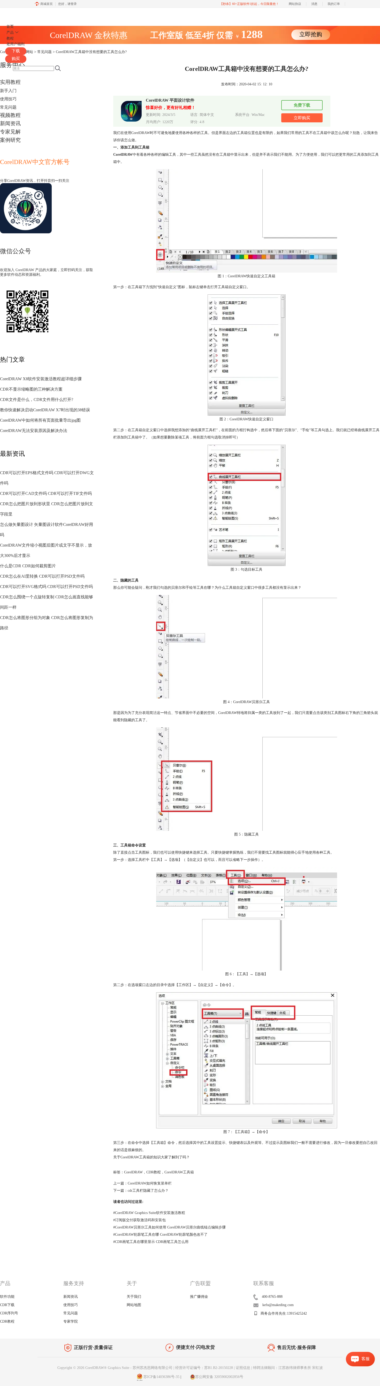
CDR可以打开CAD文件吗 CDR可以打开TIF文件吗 (46, 493)
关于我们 (134, 1297)
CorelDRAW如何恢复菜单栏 (150, 1183)
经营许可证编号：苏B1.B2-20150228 (204, 1368)
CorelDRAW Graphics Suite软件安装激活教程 (149, 1213)
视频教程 (10, 115)
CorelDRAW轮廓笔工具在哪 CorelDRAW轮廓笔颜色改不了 (160, 1234)
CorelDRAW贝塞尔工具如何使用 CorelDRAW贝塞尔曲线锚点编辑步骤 (169, 1227)
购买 (16, 58)
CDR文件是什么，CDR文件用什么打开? (36, 399)
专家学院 (70, 1321)
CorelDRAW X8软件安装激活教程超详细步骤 (41, 379)
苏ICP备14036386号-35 (160, 1377)
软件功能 (7, 1297)
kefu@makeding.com (278, 1305)
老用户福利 (15, 44)
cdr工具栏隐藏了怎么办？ (148, 1191)
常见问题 (8, 107)
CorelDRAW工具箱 (179, 1172)
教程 (10, 38)
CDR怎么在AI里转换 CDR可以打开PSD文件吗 (42, 576)
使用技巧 (8, 99)
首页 (10, 26)
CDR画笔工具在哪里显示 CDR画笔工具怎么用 (150, 1242)
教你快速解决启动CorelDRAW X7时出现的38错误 (45, 410)
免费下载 (302, 105)
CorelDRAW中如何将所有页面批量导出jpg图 (40, 420)
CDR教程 (153, 1172)
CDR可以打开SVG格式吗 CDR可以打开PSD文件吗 (46, 586)
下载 (16, 51)
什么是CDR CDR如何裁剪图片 (28, 566)
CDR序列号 (9, 1313)
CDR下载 (7, 1305)
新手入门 (8, 90)
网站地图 (134, 1305)
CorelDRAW (20, 14)
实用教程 (10, 82)
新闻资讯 (10, 123)
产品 (10, 32)
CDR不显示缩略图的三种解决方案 (31, 389)
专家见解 (10, 132)
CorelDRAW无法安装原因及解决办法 (33, 430)
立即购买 (302, 118)
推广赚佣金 (199, 1297)
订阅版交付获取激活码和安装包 (139, 1220)
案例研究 (10, 140)
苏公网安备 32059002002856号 (219, 1377)
